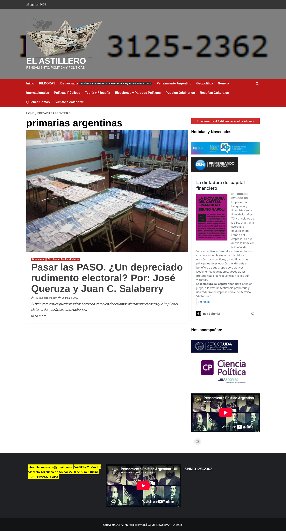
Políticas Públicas (67, 92)
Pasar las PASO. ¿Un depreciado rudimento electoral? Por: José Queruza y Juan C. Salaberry (107, 278)
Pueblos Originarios (180, 92)
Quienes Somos (38, 102)
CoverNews (156, 524)
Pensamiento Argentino (174, 83)
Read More (38, 316)
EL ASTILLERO (56, 61)
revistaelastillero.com (46, 298)
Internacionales (37, 92)
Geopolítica (204, 83)
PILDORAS (47, 83)
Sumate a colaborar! (69, 102)
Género (223, 83)
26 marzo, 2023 (70, 298)
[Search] (257, 83)
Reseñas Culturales (214, 92)
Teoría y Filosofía (97, 92)
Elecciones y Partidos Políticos (138, 92)
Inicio (30, 83)
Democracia (105, 83)
